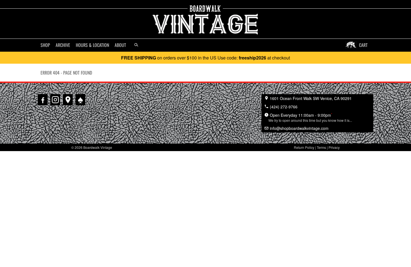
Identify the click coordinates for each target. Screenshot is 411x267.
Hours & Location (92, 45)
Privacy (334, 147)
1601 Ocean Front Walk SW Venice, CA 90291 (310, 98)
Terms (321, 147)
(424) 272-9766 (283, 106)
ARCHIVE (63, 45)
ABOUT (120, 45)
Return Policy (304, 147)
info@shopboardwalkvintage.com (299, 128)
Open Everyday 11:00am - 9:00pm (310, 117)
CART (363, 45)
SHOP (45, 45)
